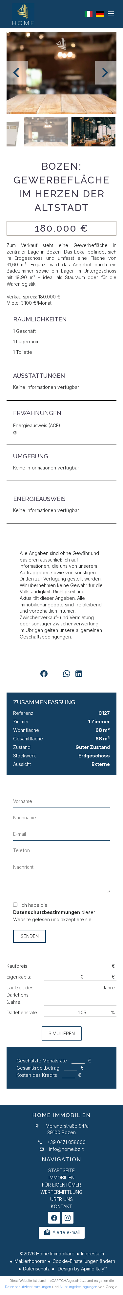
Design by (81, 1268)
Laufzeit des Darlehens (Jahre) (20, 995)
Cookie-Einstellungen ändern (83, 1261)
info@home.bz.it (66, 1149)
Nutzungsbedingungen (78, 1287)
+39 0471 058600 (66, 1142)
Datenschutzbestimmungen (46, 912)
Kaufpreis (17, 966)
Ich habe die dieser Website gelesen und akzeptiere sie (54, 912)
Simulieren (62, 1033)
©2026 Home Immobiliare (46, 1253)
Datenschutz (36, 1268)
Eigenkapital (19, 977)
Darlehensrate (22, 1012)
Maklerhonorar (30, 1261)
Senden (30, 936)
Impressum (92, 1253)
